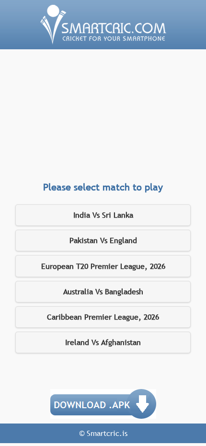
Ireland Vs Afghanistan (103, 342)
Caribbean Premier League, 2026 (103, 317)
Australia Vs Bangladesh (103, 291)
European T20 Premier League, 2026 (103, 266)
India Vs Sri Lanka (103, 215)
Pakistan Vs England (103, 240)
